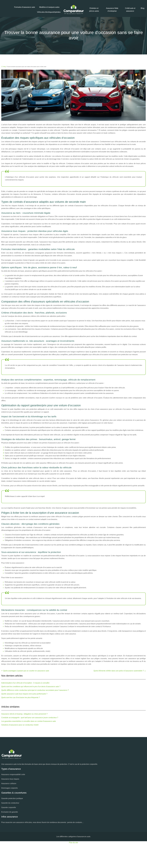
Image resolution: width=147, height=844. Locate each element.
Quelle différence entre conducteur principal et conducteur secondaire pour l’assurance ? (35, 690)
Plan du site (73, 842)
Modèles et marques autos (49, 7)
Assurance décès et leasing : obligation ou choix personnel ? (24, 714)
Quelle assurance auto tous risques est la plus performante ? (24, 694)
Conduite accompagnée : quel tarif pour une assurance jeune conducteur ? (29, 717)
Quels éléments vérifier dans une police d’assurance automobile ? (119, 671)
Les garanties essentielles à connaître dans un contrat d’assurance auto (28, 721)
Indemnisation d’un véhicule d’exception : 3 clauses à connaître (25, 683)
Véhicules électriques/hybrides (48, 12)
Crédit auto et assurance (130, 9)
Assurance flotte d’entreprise (112, 9)
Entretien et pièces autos (94, 9)
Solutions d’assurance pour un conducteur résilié (20, 725)
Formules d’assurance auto (24, 7)
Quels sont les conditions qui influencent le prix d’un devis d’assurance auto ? (30, 686)
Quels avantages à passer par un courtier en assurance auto (26, 671)
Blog (142, 8)
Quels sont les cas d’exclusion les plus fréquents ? (20, 697)
